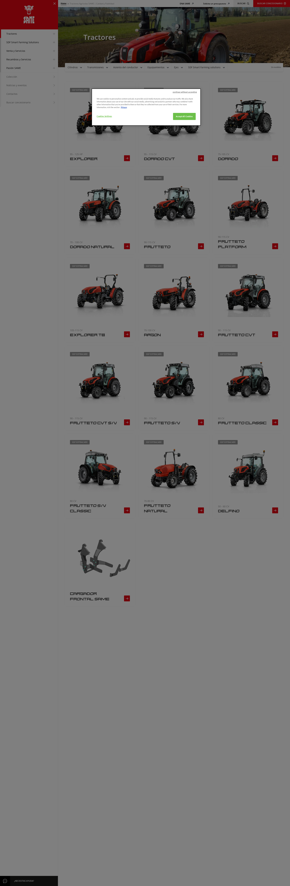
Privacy (124, 107)
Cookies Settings (104, 116)
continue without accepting (185, 92)
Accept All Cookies (184, 116)
